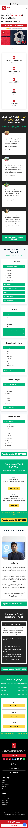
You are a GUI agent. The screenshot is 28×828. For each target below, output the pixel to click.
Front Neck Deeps (8, 296)
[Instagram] (4, 759)
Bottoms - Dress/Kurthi (10, 384)
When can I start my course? (12, 646)
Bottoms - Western (9, 407)
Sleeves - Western (8, 334)
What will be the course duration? (14, 643)
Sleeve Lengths (8, 314)
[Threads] (18, 759)
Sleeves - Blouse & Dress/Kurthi (12, 330)
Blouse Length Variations (10, 288)
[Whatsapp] (24, 759)
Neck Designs (7, 284)
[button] (26, 8)
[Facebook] (12, 759)
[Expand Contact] (24, 824)
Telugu (14, 723)
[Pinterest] (10, 759)
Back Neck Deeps (8, 300)
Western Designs (8, 421)
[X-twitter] (21, 759)
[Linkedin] (15, 759)
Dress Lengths (7, 348)
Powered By (10, 817)
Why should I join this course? (13, 624)
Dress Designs (7, 370)
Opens (5, 292)
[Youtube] (7, 759)
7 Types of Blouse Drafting (10, 266)
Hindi (14, 712)
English (14, 702)
